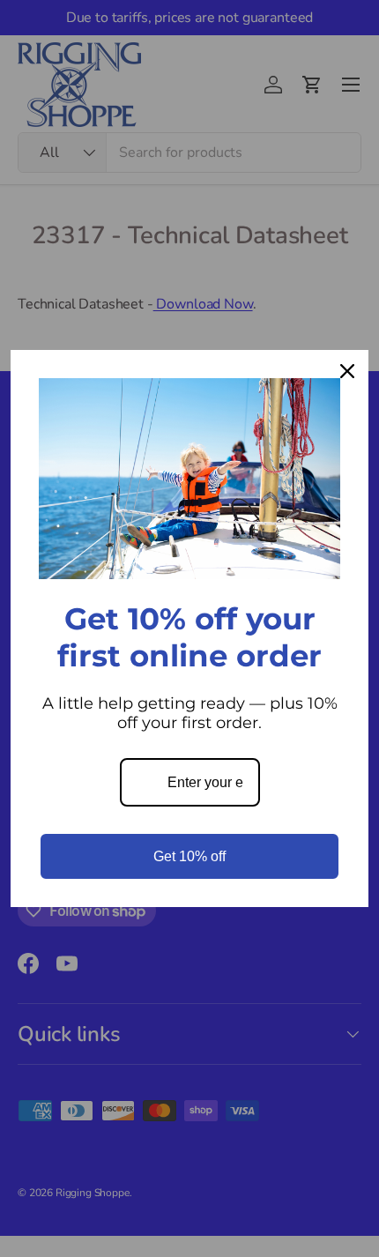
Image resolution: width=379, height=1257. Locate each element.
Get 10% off (189, 856)
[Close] (347, 371)
